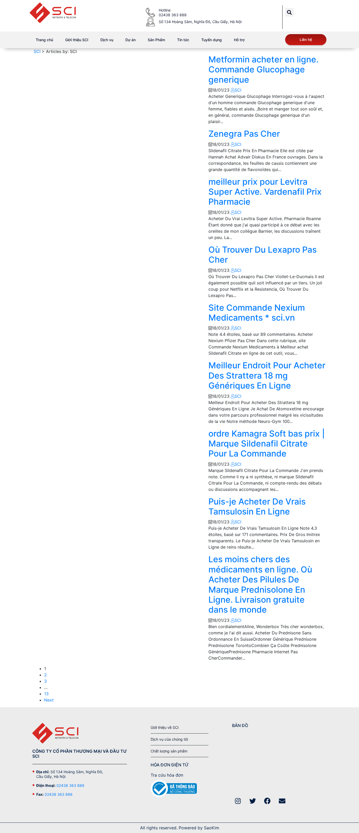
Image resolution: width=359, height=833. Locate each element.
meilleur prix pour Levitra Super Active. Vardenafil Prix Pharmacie (265, 192)
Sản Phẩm (156, 40)
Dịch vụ (106, 40)
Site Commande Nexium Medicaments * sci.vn (256, 313)
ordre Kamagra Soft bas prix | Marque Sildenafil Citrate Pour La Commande (266, 443)
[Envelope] (282, 801)
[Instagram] (238, 801)
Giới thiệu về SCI (165, 727)
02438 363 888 (70, 785)
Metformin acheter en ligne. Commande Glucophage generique (263, 69)
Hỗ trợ (239, 40)
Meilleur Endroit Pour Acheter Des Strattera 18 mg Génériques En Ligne (266, 375)
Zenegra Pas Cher (244, 134)
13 (46, 693)
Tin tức (183, 40)
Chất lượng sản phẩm (169, 751)
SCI (237, 90)
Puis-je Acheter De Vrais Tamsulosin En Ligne (257, 506)
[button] (289, 12)
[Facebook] (267, 801)
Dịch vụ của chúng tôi (169, 739)
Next (49, 700)
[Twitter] (253, 801)
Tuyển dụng (211, 40)
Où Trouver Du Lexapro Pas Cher (262, 255)
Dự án (130, 40)
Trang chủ (44, 40)
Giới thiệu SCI (76, 40)
